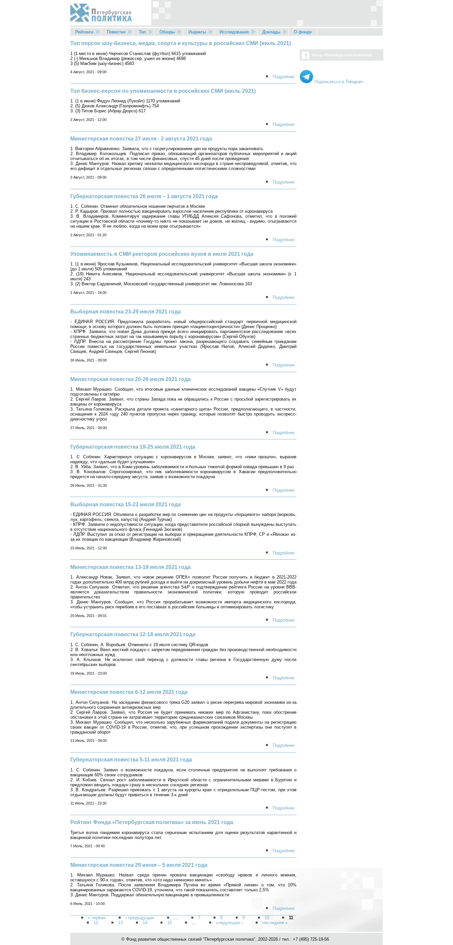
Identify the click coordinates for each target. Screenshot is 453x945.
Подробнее (283, 76)
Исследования (234, 31)
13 (120, 922)
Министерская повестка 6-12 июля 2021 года (129, 692)
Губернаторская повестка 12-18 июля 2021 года (132, 634)
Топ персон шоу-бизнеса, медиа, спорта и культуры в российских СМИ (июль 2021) (180, 43)
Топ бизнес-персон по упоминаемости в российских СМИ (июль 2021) (163, 91)
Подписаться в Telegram (338, 81)
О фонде (303, 31)
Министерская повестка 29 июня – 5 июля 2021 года (138, 865)
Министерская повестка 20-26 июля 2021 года (130, 379)
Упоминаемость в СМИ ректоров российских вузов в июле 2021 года (161, 254)
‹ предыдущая (139, 918)
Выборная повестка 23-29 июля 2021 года (125, 311)
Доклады (271, 31)
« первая (96, 918)
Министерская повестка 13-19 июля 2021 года (130, 567)
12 (96, 922)
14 (145, 922)
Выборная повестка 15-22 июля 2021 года (125, 504)
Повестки (116, 31)
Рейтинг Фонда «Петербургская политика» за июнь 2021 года (151, 822)
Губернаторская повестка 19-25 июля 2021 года (132, 447)
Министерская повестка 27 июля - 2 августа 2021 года (141, 138)
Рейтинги (84, 31)
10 (267, 918)
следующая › (229, 922)
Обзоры (167, 31)
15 (169, 922)
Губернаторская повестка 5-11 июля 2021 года (131, 759)
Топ (142, 31)
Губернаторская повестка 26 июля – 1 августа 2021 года (144, 196)
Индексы (197, 31)
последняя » (275, 922)
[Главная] (226, 14)
